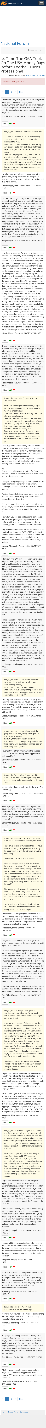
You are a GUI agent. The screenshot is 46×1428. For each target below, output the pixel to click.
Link (5, 123)
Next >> (22, 92)
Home (4, 1412)
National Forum (15, 43)
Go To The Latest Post (35, 75)
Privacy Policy (13, 1412)
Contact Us (24, 1412)
